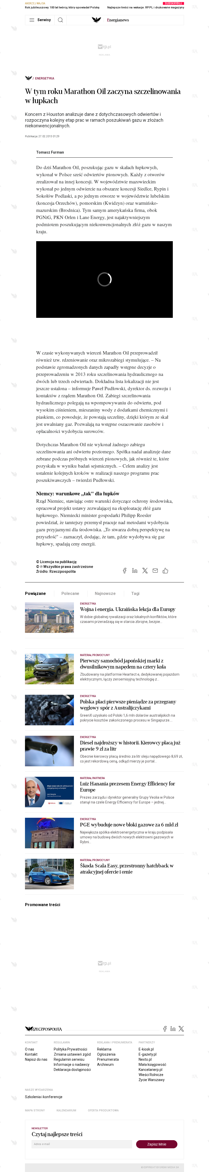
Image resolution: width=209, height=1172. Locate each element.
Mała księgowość (152, 1064)
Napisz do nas (36, 1059)
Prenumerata (108, 1059)
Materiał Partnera (92, 778)
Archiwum (105, 1064)
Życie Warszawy (152, 1080)
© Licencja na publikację (56, 562)
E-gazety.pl (147, 1054)
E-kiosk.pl (146, 1049)
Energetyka (44, 78)
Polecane (70, 593)
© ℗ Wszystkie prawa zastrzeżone (64, 567)
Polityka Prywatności (70, 1049)
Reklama (104, 1049)
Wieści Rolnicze (151, 1075)
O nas (29, 1049)
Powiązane (35, 593)
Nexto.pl (145, 1059)
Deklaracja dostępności (72, 1070)
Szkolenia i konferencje (43, 1097)
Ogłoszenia (106, 1054)
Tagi (135, 593)
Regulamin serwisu (69, 1059)
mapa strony (35, 1110)
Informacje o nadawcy (71, 1064)
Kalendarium (66, 1110)
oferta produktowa (103, 1110)
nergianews (118, 20)
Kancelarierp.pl (150, 1070)
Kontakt (31, 1054)
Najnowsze (105, 593)
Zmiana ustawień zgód (72, 1054)
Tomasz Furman (50, 152)
